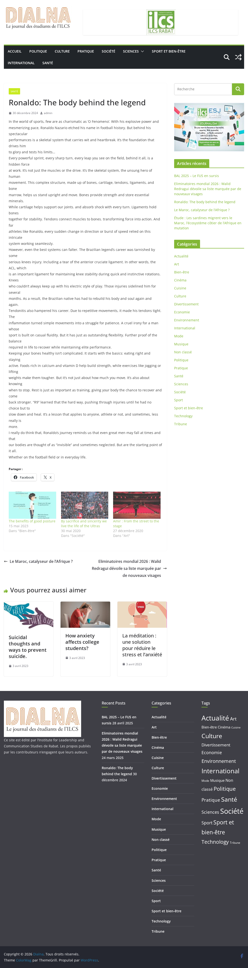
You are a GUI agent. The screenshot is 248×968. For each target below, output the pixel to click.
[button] (141, 51)
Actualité (181, 256)
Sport (178, 400)
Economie (182, 312)
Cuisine (180, 288)
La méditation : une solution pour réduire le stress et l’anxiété (142, 645)
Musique (181, 344)
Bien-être (181, 272)
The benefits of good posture (32, 521)
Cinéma (180, 280)
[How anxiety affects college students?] (85, 605)
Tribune (180, 424)
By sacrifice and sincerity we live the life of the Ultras (84, 523)
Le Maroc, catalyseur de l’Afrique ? (41, 561)
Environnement (186, 320)
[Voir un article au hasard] (238, 57)
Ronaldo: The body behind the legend (204, 202)
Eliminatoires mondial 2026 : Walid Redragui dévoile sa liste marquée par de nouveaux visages (126, 568)
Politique (38, 51)
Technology (183, 416)
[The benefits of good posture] (32, 505)
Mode (178, 336)
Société (108, 51)
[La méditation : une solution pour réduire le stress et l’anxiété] (142, 605)
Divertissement (186, 304)
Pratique (86, 51)
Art (176, 264)
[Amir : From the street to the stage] (137, 505)
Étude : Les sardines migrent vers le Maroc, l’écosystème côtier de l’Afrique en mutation (207, 223)
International (21, 63)
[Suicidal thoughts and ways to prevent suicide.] (28, 605)
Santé (47, 63)
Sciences (131, 51)
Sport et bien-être (169, 51)
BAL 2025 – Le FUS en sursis (196, 175)
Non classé (183, 352)
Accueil (15, 51)
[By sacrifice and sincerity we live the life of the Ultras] (84, 505)
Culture (62, 51)
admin (48, 113)
